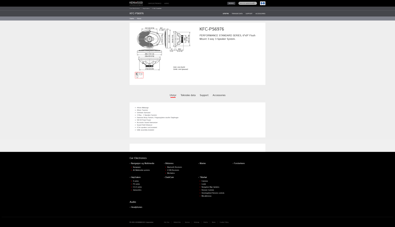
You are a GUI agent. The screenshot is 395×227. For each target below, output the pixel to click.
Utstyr (226, 13)
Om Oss (166, 222)
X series (136, 181)
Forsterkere (239, 163)
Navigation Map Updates (210, 187)
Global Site (177, 222)
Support (249, 13)
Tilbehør (203, 177)
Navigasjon (137, 167)
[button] (163, 48)
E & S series (137, 187)
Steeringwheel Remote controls (213, 193)
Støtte (205, 222)
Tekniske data (237, 13)
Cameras (205, 181)
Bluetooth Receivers (174, 167)
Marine (203, 163)
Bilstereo (169, 163)
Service (187, 222)
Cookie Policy (224, 222)
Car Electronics (154, 3)
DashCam (169, 177)
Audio (166, 3)
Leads (204, 184)
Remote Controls (208, 190)
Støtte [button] (132, 18)
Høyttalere (146, 8)
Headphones (136, 207)
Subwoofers (137, 190)
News (139, 18)
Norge (231, 3)
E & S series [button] (157, 8)
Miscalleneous (206, 196)
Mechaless (171, 173)
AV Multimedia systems (141, 170)
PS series (136, 184)
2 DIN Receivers (173, 170)
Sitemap (196, 222)
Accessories (260, 13)
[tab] (173, 96)
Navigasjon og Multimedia (142, 163)
